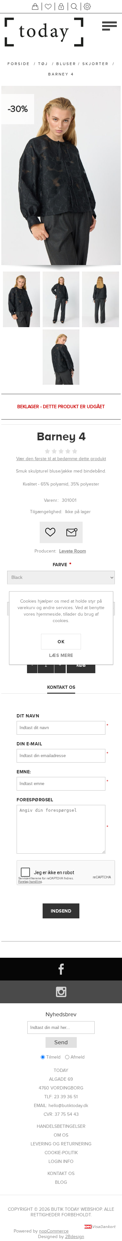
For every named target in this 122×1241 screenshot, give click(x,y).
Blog (61, 1182)
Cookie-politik (61, 1152)
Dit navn (28, 715)
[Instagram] (61, 992)
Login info (61, 1161)
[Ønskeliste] (48, 6)
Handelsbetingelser (61, 1126)
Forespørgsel (35, 799)
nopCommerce (54, 1231)
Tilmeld (53, 1057)
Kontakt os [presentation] (61, 687)
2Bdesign (74, 1236)
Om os (61, 1135)
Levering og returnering (61, 1144)
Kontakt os (61, 1173)
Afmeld (78, 1057)
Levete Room (72, 551)
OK (61, 641)
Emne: (24, 771)
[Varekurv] (35, 6)
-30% (18, 109)
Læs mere (61, 655)
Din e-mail (29, 743)
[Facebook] (61, 969)
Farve (60, 564)
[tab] (61, 687)
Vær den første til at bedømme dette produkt (61, 458)
